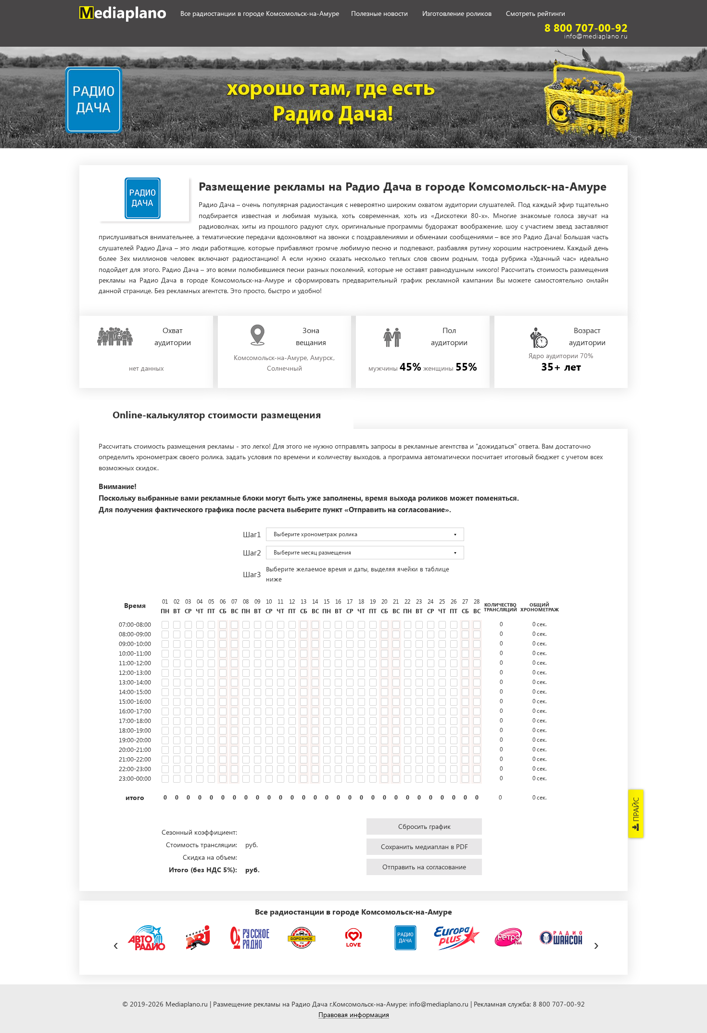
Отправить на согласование (424, 866)
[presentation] (115, 943)
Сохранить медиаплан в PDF (424, 846)
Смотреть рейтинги (535, 13)
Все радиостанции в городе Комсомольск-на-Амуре (259, 13)
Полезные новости (379, 13)
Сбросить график (424, 826)
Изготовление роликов (457, 13)
